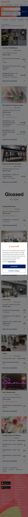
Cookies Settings (14, 271)
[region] (14, 258)
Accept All (14, 266)
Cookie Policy (12, 261)
